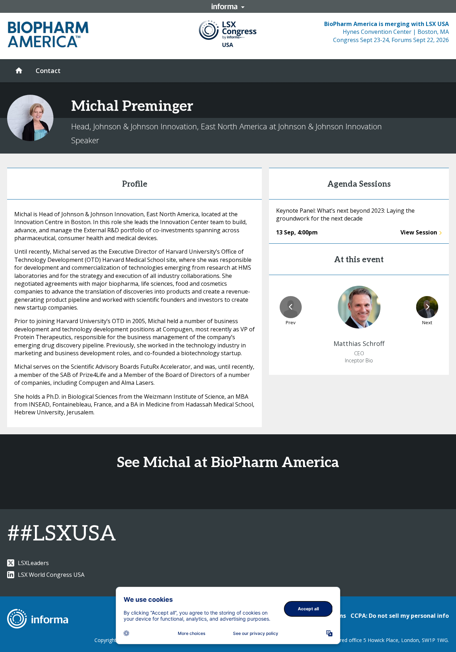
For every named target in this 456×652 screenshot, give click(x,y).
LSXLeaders (33, 563)
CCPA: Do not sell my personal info (400, 616)
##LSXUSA (61, 534)
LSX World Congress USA (51, 575)
